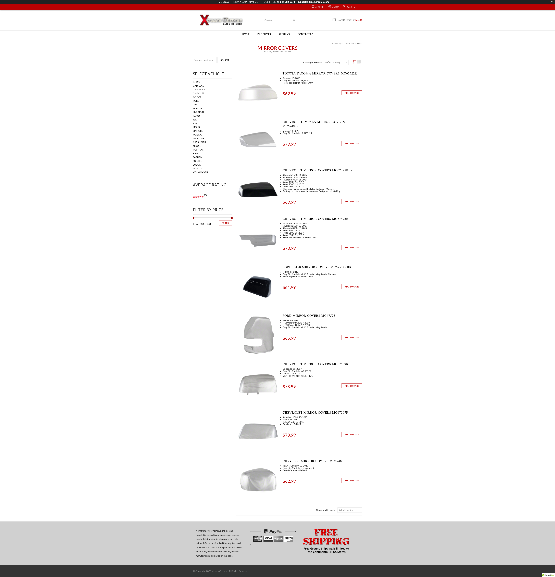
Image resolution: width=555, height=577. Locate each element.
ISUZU (196, 115)
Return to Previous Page (347, 44)
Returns (284, 34)
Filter (225, 223)
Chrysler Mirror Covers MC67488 (313, 461)
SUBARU (197, 161)
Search (225, 60)
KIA (195, 123)
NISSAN (197, 145)
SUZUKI (197, 164)
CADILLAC (198, 85)
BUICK (196, 82)
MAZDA (197, 134)
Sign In (335, 6)
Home (245, 34)
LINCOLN (198, 130)
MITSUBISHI (200, 142)
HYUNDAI (198, 112)
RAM (195, 153)
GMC (196, 104)
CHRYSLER (198, 93)
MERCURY (198, 138)
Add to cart (352, 92)
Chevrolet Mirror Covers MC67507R (315, 412)
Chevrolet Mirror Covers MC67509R (315, 364)
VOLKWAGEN (200, 172)
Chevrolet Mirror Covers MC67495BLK (318, 170)
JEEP (195, 119)
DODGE (197, 97)
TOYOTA (197, 168)
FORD (196, 100)
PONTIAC (198, 149)
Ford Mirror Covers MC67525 (309, 315)
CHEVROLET (200, 89)
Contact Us (305, 34)
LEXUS (196, 127)
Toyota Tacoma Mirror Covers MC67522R (320, 73)
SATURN (197, 157)
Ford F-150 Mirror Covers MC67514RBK (317, 267)
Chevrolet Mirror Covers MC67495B (315, 218)
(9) (205, 194)
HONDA (197, 108)
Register (351, 6)
